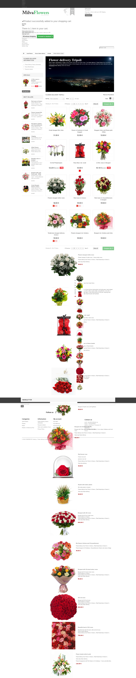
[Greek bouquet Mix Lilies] (56, 118)
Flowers (24, 423)
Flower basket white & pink (83, 654)
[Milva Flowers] (36, 12)
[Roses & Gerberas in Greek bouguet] (80, 118)
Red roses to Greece (36, 101)
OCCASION (24, 43)
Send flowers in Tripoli (60, 62)
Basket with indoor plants (85, 484)
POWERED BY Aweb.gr (31, 439)
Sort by (47, 98)
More (50, 68)
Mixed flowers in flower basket (86, 343)
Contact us (24, 7)
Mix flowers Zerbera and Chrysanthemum (36, 124)
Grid (110, 99)
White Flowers (35, 147)
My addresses (56, 423)
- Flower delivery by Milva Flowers (44, 439)
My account (57, 419)
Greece (101, 62)
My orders (55, 421)
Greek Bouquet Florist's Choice (35, 186)
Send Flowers (30, 53)
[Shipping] (26, 140)
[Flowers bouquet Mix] (26, 116)
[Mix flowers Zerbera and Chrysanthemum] (26, 127)
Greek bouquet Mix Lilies (56, 130)
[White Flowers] (26, 151)
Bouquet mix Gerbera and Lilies (103, 233)
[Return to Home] (23, 54)
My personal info (57, 425)
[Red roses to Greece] (26, 105)
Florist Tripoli (52, 62)
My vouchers (56, 427)
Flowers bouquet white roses (56, 198)
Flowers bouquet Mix (36, 112)
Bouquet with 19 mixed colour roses (88, 569)
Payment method (29, 69)
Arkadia (49, 53)
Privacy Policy (41, 429)
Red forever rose (82, 454)
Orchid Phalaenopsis (56, 163)
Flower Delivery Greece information (33, 64)
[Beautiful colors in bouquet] (26, 162)
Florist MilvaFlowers (29, 66)
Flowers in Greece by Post (28, 427)
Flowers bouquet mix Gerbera (79, 233)
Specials (27, 75)
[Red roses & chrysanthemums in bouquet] (103, 185)
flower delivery (55, 65)
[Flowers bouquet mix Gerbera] (80, 220)
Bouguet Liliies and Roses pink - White (36, 173)
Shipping (33, 136)
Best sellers (28, 97)
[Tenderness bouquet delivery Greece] (56, 220)
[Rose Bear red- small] (80, 150)
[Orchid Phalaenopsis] (56, 150)
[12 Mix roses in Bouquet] (103, 150)
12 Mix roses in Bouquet (35, 80)
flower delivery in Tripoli (94, 62)
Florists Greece (25, 44)
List (113, 99)
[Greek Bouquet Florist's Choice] (26, 189)
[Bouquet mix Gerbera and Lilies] (103, 220)
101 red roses (81, 597)
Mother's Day (25, 46)
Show (67, 98)
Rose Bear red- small (80, 163)
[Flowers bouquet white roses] (56, 185)
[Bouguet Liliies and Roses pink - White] (26, 176)
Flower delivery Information (30, 59)
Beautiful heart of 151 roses (85, 627)
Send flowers (25, 40)
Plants (23, 41)
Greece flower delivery (40, 53)
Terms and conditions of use (44, 427)
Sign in (23, 0)
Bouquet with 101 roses (84, 513)
